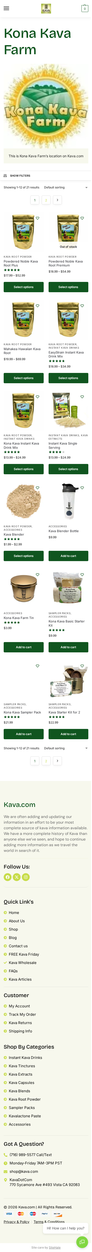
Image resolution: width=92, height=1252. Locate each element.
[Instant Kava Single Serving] (69, 411)
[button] (84, 8)
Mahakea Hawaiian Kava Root (22, 351)
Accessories (13, 529)
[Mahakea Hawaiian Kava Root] (24, 320)
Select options (24, 287)
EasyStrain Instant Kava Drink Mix (66, 354)
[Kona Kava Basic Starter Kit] (69, 588)
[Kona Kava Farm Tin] (24, 588)
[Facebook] (8, 877)
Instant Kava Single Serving (63, 445)
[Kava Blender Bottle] (69, 502)
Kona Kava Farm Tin (19, 618)
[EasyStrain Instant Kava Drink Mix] (69, 320)
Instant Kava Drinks (64, 347)
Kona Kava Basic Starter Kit (67, 623)
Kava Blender (14, 534)
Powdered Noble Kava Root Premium (66, 263)
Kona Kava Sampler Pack (22, 712)
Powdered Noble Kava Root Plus (21, 263)
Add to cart (68, 556)
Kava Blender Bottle (64, 531)
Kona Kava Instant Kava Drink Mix (21, 445)
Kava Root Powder (18, 256)
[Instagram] (26, 877)
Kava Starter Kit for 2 (64, 712)
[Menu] (11, 8)
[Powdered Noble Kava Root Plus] (24, 232)
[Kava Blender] (24, 502)
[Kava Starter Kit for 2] (69, 680)
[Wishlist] (37, 218)
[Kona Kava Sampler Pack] (24, 680)
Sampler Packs (60, 613)
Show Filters (20, 175)
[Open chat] (82, 1242)
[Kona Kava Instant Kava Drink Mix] (24, 411)
